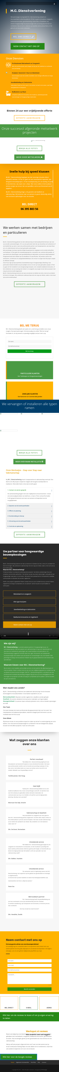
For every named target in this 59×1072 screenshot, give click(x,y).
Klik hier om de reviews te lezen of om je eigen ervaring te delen (28, 1016)
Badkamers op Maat (19, 92)
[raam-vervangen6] (50, 414)
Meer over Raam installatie (28, 461)
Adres (49, 1008)
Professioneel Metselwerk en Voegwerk (26, 63)
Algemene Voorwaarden (22, 1062)
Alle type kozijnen (20, 602)
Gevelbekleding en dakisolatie (24, 609)
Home (12, 1062)
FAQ (39, 1062)
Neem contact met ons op (26, 46)
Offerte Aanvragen (28, 118)
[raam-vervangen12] (9, 414)
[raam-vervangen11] (29, 414)
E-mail (28, 1008)
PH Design (44, 1069)
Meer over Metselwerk (28, 157)
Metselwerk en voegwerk (22, 594)
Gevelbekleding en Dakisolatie (21, 82)
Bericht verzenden (29, 989)
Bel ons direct (22, 36)
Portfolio (33, 1062)
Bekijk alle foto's (28, 148)
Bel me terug (29, 351)
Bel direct (9, 1008)
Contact (44, 1062)
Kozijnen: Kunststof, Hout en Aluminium (25, 73)
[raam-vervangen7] (9, 431)
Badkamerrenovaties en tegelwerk (26, 617)
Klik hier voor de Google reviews (17, 1057)
